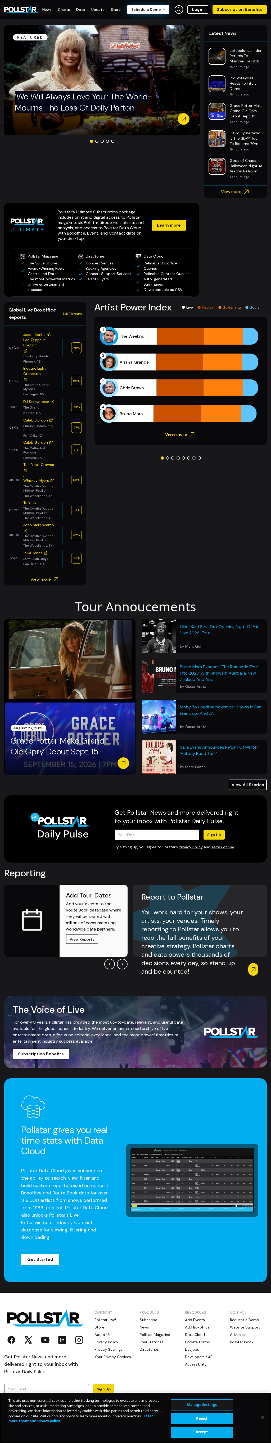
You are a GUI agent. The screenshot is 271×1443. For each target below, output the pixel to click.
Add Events (195, 1319)
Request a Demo (244, 1319)
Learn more (169, 225)
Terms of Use (222, 847)
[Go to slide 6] (188, 458)
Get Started (40, 1259)
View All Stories (248, 784)
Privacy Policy (191, 847)
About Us (102, 1334)
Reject (201, 1418)
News (144, 1327)
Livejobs (192, 1349)
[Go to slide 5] (112, 141)
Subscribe (148, 1319)
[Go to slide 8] (199, 458)
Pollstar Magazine (155, 1334)
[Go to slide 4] (107, 141)
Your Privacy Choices (112, 1356)
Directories (149, 1349)
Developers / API (199, 1356)
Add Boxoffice (197, 1327)
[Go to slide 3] (102, 141)
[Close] (262, 1417)
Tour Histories (152, 1342)
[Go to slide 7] (194, 458)
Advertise (238, 1334)
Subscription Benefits (240, 9)
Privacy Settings (108, 1349)
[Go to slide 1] (91, 141)
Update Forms (197, 1342)
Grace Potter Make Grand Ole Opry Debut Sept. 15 (58, 746)
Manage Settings (202, 1404)
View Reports (82, 939)
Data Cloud (195, 1334)
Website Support (245, 1327)
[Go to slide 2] (96, 141)
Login (198, 9)
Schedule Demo (146, 9)
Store (99, 1327)
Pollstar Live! (105, 1319)
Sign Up (214, 834)
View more (231, 191)
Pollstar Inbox (242, 1342)
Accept (202, 1432)
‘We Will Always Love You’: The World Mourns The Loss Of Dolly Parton (81, 102)
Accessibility (196, 1364)
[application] (180, 375)
